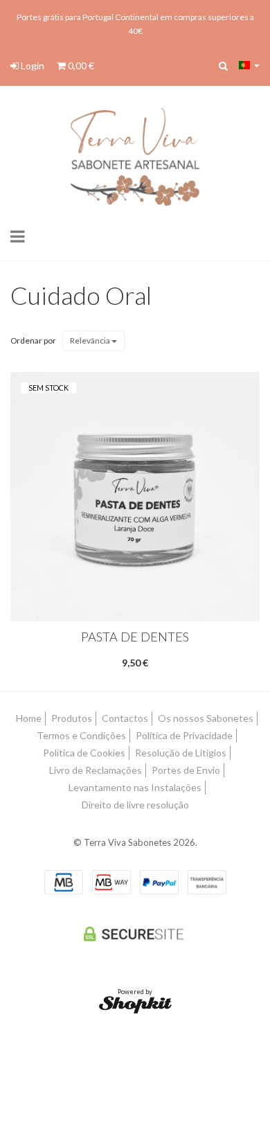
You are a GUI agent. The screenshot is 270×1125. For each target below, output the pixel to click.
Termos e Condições (81, 735)
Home (29, 718)
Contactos (125, 718)
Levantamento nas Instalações (135, 787)
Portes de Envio (186, 770)
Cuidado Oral (81, 295)
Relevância (90, 340)
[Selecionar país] (249, 65)
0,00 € (80, 65)
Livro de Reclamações (95, 770)
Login (31, 65)
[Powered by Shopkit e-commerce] (135, 1004)
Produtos (71, 718)
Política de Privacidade (184, 735)
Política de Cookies (84, 753)
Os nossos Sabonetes (205, 718)
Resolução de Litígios (180, 753)
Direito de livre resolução (135, 804)
